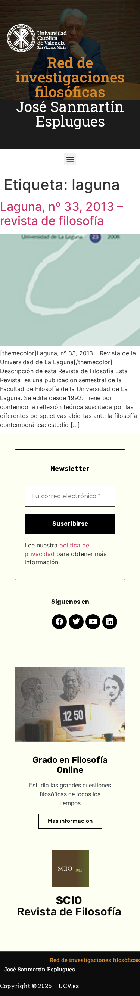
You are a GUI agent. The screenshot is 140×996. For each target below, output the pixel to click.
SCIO (69, 900)
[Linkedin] (109, 621)
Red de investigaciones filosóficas (70, 77)
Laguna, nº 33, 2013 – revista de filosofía (61, 213)
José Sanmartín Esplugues (70, 114)
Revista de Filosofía (69, 911)
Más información (70, 821)
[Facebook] (59, 621)
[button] (70, 159)
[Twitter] (76, 621)
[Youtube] (92, 621)
